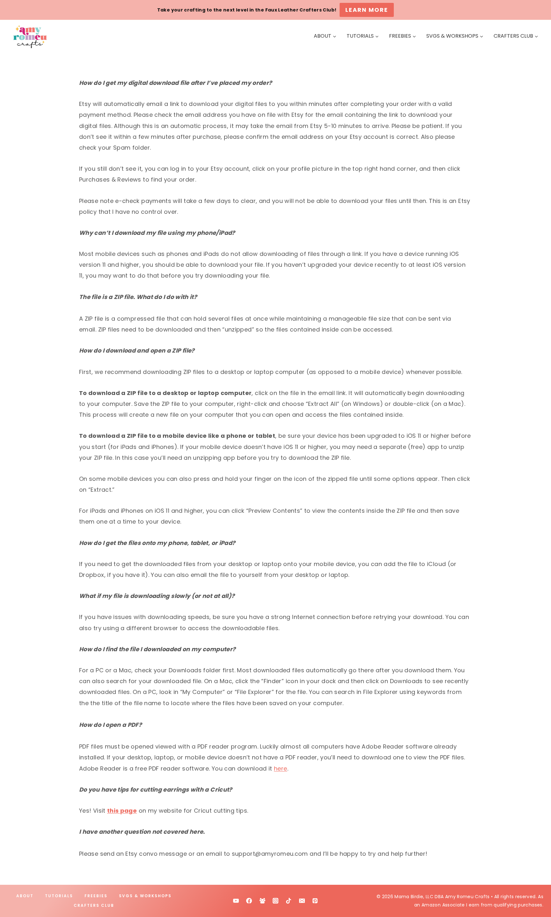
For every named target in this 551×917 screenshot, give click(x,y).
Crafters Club (94, 905)
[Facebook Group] (262, 900)
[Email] (302, 900)
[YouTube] (236, 900)
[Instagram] (275, 900)
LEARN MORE (366, 10)
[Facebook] (249, 900)
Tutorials (59, 895)
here (280, 768)
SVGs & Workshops (145, 895)
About (24, 895)
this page (122, 811)
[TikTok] (288, 900)
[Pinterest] (315, 900)
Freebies (95, 895)
